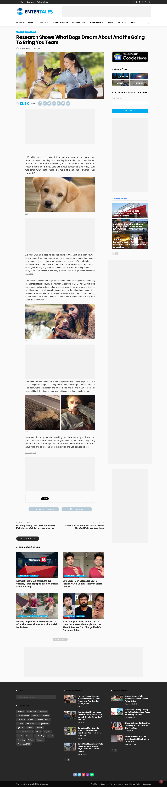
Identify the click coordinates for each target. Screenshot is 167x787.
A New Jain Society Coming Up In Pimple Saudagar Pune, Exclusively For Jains (137, 712)
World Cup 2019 (24, 744)
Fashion (35, 716)
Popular (47, 732)
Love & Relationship (25, 732)
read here (84, 447)
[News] (139, 76)
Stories (29, 736)
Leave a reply (27, 538)
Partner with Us (115, 784)
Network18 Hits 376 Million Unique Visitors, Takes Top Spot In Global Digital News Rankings (37, 583)
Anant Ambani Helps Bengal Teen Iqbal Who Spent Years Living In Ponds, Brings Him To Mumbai (91, 716)
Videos (31, 740)
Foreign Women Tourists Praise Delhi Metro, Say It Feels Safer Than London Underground (89, 700)
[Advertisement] (106, 11)
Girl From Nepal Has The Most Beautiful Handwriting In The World (137, 739)
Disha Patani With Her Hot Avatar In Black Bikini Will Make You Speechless (84, 526)
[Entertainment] (120, 76)
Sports (122, 22)
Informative (96, 22)
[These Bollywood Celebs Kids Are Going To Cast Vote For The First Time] (117, 726)
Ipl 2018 (21, 728)
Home (21, 22)
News (30, 22)
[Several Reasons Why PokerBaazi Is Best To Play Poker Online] (117, 698)
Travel (50, 736)
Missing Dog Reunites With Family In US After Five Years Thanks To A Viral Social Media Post (36, 624)
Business (43, 711)
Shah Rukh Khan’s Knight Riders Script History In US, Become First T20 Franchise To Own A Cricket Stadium (128, 227)
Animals (20, 32)
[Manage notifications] (161, 782)
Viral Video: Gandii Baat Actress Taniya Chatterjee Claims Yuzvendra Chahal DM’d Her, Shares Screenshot (129, 243)
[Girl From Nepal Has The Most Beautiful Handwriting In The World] (117, 738)
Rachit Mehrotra (25, 48)
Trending (34, 576)
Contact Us (147, 784)
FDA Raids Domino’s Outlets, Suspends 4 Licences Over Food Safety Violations (127, 213)
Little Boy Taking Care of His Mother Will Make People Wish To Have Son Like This (35, 526)
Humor (20, 724)
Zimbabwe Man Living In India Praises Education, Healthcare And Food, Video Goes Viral (90, 731)
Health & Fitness (43, 720)
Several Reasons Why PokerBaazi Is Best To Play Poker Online (136, 698)
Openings (30, 2)
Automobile (31, 711)
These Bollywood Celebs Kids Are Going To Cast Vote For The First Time (137, 725)
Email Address (117, 98)
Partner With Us (42, 2)
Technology (78, 22)
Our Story (20, 2)
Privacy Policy (135, 784)
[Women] (120, 83)
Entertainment (60, 22)
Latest (30, 728)
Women (40, 740)
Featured (45, 716)
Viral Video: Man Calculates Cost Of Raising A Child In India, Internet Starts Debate (82, 583)
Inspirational (32, 616)
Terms (125, 784)
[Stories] (139, 83)
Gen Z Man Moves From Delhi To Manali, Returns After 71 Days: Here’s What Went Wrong (90, 747)
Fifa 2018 (21, 720)
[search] (149, 2)
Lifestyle (43, 22)
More (132, 22)
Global (110, 22)
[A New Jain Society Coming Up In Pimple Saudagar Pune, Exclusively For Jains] (117, 712)
